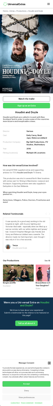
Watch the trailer (26, 99)
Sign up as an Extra (27, 106)
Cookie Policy (15, 403)
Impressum (38, 403)
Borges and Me (9, 283)
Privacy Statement (27, 403)
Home (5, 11)
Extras (12, 11)
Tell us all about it (26, 323)
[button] (49, 363)
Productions (21, 11)
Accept (26, 384)
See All (47, 261)
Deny (26, 391)
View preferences (27, 397)
